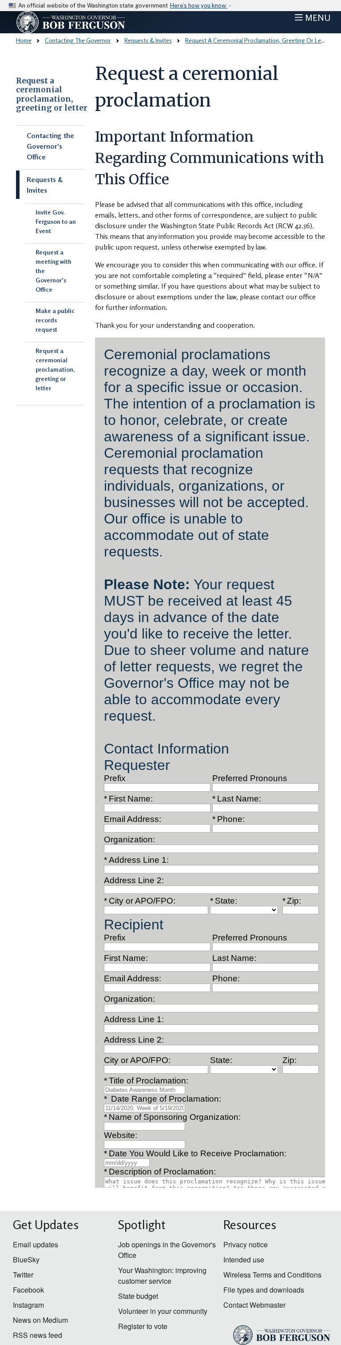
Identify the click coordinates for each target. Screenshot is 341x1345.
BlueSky (26, 1259)
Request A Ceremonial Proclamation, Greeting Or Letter (258, 40)
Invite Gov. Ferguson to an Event (56, 221)
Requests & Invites (148, 40)
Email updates (35, 1244)
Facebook (28, 1290)
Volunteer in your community (162, 1311)
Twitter (23, 1275)
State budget (138, 1296)
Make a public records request (55, 320)
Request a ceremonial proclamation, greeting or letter (51, 94)
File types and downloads (263, 1290)
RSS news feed (37, 1335)
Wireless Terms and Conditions (272, 1275)
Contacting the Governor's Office (50, 146)
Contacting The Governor (78, 40)
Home (24, 40)
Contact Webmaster (254, 1305)
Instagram (28, 1305)
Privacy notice (245, 1244)
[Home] (88, 22)
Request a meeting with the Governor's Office (53, 270)
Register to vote (142, 1326)
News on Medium (40, 1320)
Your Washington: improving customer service (162, 1275)
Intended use (243, 1259)
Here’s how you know (198, 5)
